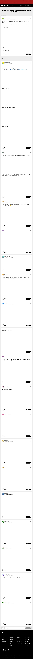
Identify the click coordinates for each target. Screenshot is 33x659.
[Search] (25, 5)
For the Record (4, 641)
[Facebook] (9, 650)
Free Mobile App (19, 641)
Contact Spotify (19, 643)
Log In (28, 5)
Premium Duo (26, 639)
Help (12, 5)
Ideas (20, 5)
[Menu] (31, 5)
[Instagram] (3, 650)
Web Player (18, 639)
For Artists (11, 637)
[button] (30, 18)
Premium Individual (27, 637)
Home (6, 7)
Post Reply (28, 628)
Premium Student (27, 643)
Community (6, 5)
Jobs (3, 639)
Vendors (11, 645)
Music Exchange (12, 7)
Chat (16, 5)
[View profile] (3, 18)
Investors (11, 643)
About (3, 637)
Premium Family (26, 641)
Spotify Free (26, 645)
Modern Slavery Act (4, 657)
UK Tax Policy (8, 657)
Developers (11, 639)
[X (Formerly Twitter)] (6, 650)
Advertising (11, 641)
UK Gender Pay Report (12, 657)
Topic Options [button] (3, 15)
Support (18, 637)
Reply (28, 54)
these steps (30, 1)
